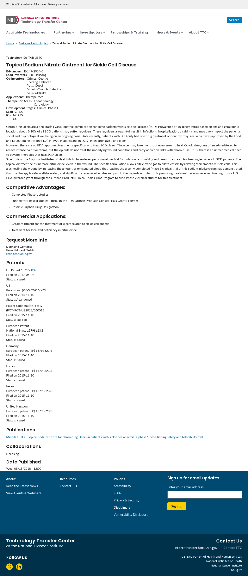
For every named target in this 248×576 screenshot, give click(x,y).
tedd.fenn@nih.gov (19, 253)
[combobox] (205, 20)
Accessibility (122, 486)
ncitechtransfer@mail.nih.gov (196, 548)
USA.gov (236, 570)
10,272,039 (28, 270)
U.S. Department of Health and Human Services (212, 556)
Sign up (176, 506)
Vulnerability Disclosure (131, 514)
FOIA (117, 493)
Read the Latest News (22, 486)
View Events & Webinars (23, 493)
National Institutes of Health (224, 561)
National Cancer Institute (226, 565)
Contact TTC (69, 486)
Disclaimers (122, 507)
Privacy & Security (126, 500)
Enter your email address (185, 487)
